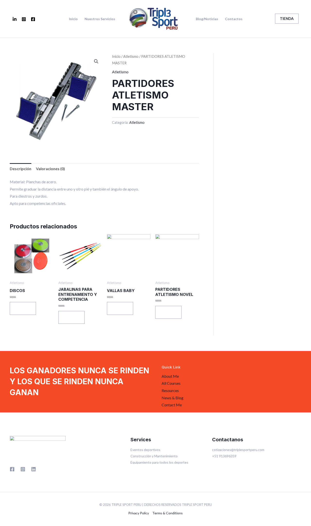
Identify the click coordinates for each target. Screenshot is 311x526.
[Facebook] (33, 19)
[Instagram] (24, 19)
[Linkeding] (14, 19)
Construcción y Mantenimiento (154, 456)
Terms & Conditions (167, 513)
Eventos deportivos (145, 450)
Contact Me (172, 404)
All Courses (171, 383)
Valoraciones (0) (50, 168)
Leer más (23, 308)
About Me (170, 376)
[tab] (20, 168)
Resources (170, 390)
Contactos (233, 19)
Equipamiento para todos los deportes (159, 462)
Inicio (73, 19)
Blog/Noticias (207, 19)
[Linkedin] (33, 469)
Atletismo (130, 56)
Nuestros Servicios (100, 19)
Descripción (20, 168)
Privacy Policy (138, 513)
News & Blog (172, 397)
